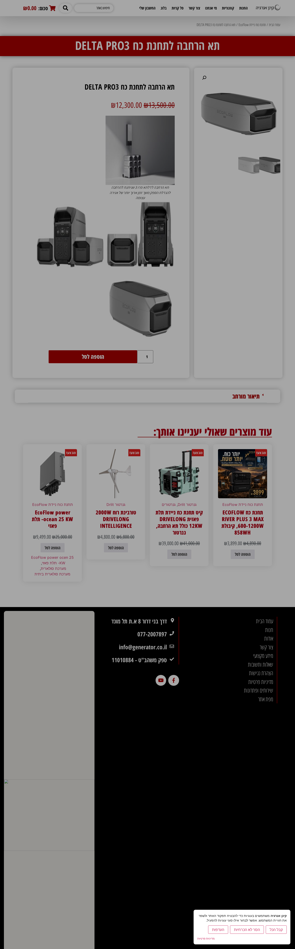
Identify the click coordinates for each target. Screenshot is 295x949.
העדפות (218, 929)
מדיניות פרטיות (206, 938)
